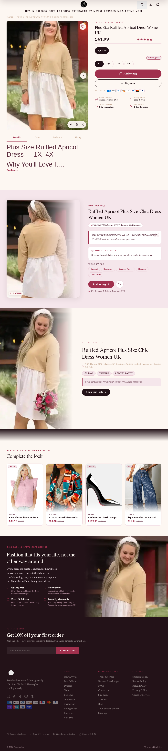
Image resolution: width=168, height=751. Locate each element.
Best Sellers (70, 681)
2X (109, 64)
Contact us (103, 690)
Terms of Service (141, 695)
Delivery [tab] (57, 137)
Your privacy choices (108, 709)
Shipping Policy (140, 677)
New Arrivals (70, 677)
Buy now (130, 83)
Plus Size (68, 718)
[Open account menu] (150, 4)
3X (119, 64)
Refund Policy (139, 686)
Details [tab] (17, 137)
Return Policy (139, 681)
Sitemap (102, 713)
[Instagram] (8, 696)
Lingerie (68, 713)
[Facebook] (20, 696)
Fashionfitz (19, 747)
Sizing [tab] (78, 137)
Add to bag (130, 73)
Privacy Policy (139, 690)
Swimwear (69, 704)
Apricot (102, 50)
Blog (100, 704)
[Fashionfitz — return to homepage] (84, 5)
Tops (66, 690)
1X (99, 64)
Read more (12, 170)
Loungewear (70, 709)
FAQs (101, 686)
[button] (144, 40)
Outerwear (69, 700)
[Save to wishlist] (83, 26)
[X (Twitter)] (32, 696)
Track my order (106, 677)
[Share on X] (82, 124)
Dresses (68, 686)
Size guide (154, 58)
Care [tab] (37, 137)
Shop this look (94, 392)
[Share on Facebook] (71, 124)
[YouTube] (26, 696)
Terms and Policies (152, 747)
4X (129, 64)
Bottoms (68, 695)
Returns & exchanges (108, 681)
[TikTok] (14, 696)
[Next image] (83, 75)
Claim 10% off (67, 650)
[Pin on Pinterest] (76, 124)
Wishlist (102, 700)
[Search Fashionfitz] (142, 5)
